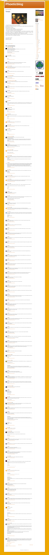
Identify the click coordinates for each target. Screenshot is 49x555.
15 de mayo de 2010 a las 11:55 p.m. (11, 260)
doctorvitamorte (9, 207)
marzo (37, 55)
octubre (37, 41)
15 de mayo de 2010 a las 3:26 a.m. (11, 209)
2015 (36, 34)
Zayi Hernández (9, 155)
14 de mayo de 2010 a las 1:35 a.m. (11, 122)
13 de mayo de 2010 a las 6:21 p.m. (11, 105)
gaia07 (8, 195)
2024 (36, 26)
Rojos (37, 51)
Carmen (8, 128)
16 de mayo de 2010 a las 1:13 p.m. (11, 414)
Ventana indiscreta (9, 354)
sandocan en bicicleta (9, 47)
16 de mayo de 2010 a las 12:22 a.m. (11, 315)
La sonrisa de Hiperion (9, 149)
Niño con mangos (38, 52)
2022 (36, 28)
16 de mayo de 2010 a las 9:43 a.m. (11, 387)
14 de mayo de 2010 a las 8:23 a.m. (11, 167)
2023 (36, 27)
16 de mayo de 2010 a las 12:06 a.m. (11, 287)
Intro (7, 506)
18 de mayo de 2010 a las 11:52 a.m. (11, 504)
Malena (8, 396)
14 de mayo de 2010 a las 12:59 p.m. (11, 189)
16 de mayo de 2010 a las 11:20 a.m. (11, 394)
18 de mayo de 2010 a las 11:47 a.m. (11, 495)
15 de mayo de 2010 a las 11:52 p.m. (11, 252)
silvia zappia (8, 95)
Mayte (8, 90)
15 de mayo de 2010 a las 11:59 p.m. (11, 269)
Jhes (7, 422)
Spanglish (38, 49)
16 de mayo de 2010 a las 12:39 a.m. (11, 352)
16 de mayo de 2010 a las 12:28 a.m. (11, 333)
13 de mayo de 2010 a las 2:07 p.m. (11, 78)
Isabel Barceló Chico (9, 402)
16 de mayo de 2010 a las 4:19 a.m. (11, 358)
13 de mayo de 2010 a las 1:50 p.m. (11, 68)
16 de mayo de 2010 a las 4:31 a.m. (11, 363)
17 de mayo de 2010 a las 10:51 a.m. (11, 440)
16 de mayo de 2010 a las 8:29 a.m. (11, 378)
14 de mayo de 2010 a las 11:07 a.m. (11, 173)
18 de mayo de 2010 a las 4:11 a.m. (11, 471)
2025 (36, 25)
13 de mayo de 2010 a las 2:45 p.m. (11, 88)
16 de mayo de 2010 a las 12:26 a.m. (11, 324)
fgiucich (8, 469)
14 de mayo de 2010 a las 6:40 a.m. (11, 160)
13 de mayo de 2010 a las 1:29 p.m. (11, 59)
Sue (7, 61)
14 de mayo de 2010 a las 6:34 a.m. (11, 153)
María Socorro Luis (9, 360)
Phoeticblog (14, 4)
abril (37, 54)
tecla (7, 191)
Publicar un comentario (9, 543)
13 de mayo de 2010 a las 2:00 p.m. (11, 73)
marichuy (8, 100)
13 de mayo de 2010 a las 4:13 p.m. (11, 98)
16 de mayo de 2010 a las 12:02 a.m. (11, 278)
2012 (36, 37)
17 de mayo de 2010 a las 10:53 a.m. (11, 444)
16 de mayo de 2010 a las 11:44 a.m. (11, 400)
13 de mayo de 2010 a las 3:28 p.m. (11, 93)
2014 (36, 35)
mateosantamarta (9, 175)
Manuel (8, 427)
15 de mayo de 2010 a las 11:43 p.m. (11, 225)
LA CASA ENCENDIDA (9, 75)
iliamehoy (8, 169)
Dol (7, 70)
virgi (7, 219)
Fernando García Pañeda (10, 136)
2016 (36, 33)
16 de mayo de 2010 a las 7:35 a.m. (11, 368)
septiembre (38, 42)
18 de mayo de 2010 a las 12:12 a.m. (11, 467)
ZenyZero (8, 211)
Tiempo (37, 50)
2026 (36, 24)
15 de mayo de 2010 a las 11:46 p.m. (11, 234)
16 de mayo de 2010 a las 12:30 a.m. (11, 338)
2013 (36, 36)
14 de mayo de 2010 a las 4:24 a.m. (11, 147)
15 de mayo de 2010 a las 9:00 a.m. (11, 217)
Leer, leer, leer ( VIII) (39, 48)
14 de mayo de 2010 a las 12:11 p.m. (11, 181)
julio (37, 44)
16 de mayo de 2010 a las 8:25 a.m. (11, 373)
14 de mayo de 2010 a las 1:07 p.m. (11, 193)
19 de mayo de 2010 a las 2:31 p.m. (11, 516)
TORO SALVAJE (9, 107)
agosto (37, 43)
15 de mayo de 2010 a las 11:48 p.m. (11, 243)
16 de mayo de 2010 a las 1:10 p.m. (11, 409)
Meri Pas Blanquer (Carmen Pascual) (11, 80)
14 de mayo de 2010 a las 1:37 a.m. (11, 134)
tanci (7, 162)
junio (37, 45)
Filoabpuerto (8, 183)
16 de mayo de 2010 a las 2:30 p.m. (11, 425)
